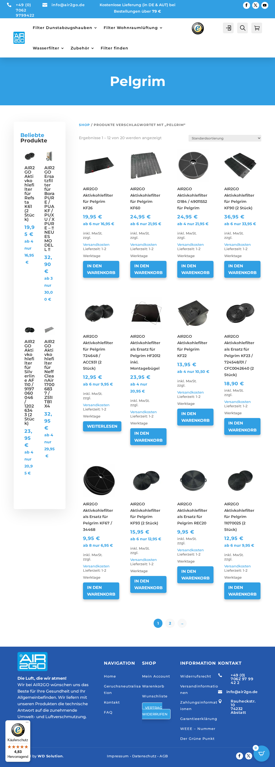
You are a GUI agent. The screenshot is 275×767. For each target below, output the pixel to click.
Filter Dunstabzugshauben (62, 27)
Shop (84, 125)
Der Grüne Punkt (197, 738)
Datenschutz (144, 756)
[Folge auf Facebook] (246, 5)
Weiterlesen (102, 426)
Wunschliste (155, 696)
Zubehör (80, 48)
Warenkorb (153, 686)
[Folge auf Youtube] (264, 5)
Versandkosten (96, 245)
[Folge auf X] (255, 5)
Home (110, 676)
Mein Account (156, 676)
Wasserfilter (46, 48)
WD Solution (50, 756)
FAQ (108, 712)
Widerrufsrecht (195, 676)
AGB (164, 756)
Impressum (118, 756)
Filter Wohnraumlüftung (131, 27)
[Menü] (27, 723)
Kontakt (112, 702)
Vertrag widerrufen (155, 710)
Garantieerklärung (198, 718)
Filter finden (114, 48)
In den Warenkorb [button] (101, 269)
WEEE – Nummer (197, 728)
